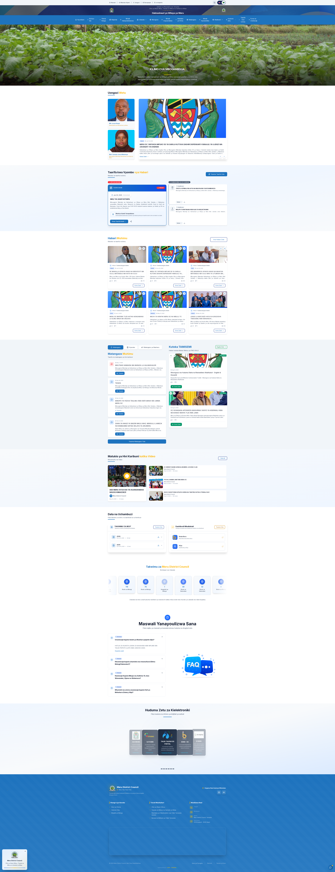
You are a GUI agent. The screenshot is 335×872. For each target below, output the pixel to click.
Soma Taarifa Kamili (118, 225)
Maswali (113, 2)
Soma (178, 206)
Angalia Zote (220, 351)
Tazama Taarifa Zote (217, 178)
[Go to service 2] (163, 773)
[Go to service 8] (173, 773)
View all (222, 462)
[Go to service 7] (171, 773)
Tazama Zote (158, 531)
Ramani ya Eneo (221, 867)
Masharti (209, 867)
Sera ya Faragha (197, 867)
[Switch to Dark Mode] (215, 3)
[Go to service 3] (164, 773)
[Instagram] (219, 797)
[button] (136, 648)
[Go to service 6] (170, 773)
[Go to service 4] (166, 773)
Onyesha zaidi (119, 655)
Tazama (121, 377)
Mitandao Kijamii (125, 2)
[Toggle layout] (25, 851)
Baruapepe (147, 2)
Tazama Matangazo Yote (137, 446)
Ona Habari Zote (218, 244)
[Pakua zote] (158, 541)
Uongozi (137, 2)
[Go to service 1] (161, 773)
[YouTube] (224, 797)
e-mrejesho (159, 2)
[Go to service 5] (168, 773)
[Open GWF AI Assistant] (330, 867)
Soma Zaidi (144, 159)
